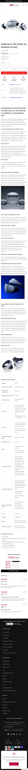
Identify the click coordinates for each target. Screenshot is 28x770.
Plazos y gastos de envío (8, 641)
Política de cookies (7, 710)
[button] (1, 5)
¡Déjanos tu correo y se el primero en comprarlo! (14, 73)
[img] (4, 579)
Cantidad (2, 62)
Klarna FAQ (5, 650)
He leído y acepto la (14, 730)
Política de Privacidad (7, 681)
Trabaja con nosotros (7, 687)
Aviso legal (5, 707)
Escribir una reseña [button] (14, 570)
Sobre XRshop (6, 661)
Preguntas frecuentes (7, 647)
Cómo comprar (6, 632)
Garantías (5, 704)
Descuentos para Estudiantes (9, 690)
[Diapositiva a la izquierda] (11, 41)
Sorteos (4, 684)
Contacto (5, 698)
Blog (4, 670)
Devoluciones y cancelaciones (9, 701)
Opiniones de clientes (7, 644)
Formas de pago (6, 635)
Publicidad (5, 713)
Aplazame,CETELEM (17, 97)
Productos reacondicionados (9, 652)
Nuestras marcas (6, 667)
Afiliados (4, 675)
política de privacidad (19, 730)
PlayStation (12, 84)
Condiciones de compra (8, 673)
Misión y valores (6, 664)
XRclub (4, 678)
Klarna (11, 97)
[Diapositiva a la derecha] (16, 41)
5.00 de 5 (17, 557)
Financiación (5, 638)
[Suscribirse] (23, 726)
